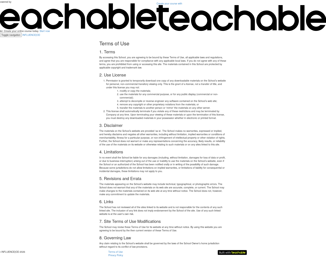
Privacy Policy (115, 255)
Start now (45, 31)
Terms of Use (115, 251)
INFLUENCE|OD (31, 35)
